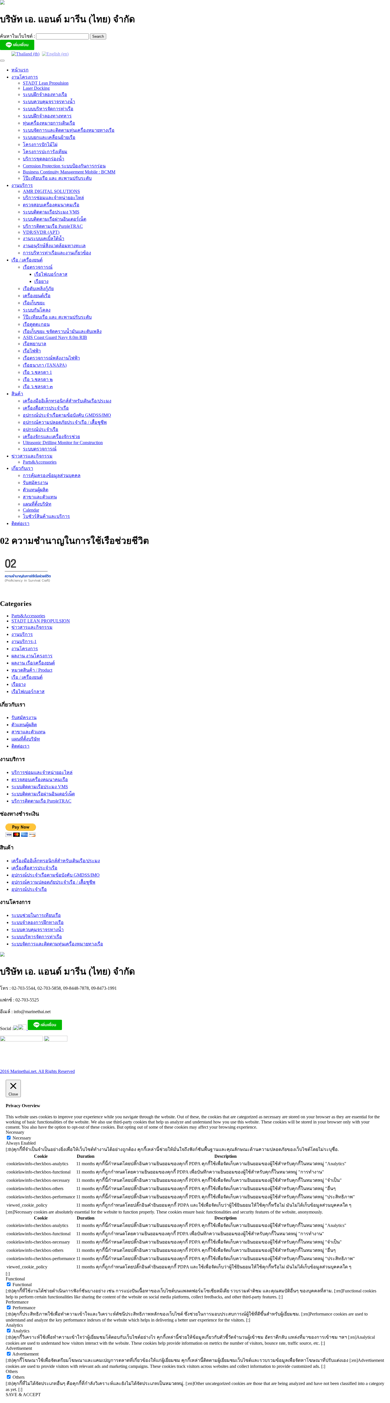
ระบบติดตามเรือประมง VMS (51, 211)
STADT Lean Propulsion (46, 83)
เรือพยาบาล (34, 343)
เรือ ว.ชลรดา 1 (37, 372)
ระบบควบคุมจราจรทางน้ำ (49, 101)
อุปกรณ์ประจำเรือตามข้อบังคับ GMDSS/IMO (67, 415)
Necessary (22, 1137)
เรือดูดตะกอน (36, 324)
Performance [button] (17, 1302)
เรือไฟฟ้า (32, 350)
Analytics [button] (14, 1325)
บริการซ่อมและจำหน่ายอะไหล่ (53, 197)
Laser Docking (36, 88)
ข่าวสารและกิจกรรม (32, 456)
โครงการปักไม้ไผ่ (40, 144)
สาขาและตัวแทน (40, 496)
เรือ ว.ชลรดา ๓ (38, 386)
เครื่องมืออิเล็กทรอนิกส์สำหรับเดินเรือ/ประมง (67, 400)
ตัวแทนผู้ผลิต (35, 489)
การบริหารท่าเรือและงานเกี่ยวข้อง (57, 252)
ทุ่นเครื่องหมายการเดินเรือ (49, 123)
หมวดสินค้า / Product (31, 670)
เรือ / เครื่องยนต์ (27, 260)
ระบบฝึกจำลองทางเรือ (45, 94)
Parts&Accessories (40, 462)
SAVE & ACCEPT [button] (23, 1394)
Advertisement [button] (19, 1348)
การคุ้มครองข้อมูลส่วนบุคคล (52, 475)
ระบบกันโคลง (37, 310)
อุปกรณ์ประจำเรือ (40, 429)
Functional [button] (15, 1278)
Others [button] (12, 1371)
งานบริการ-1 (24, 641)
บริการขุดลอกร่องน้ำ (43, 158)
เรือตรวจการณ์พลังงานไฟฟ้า (51, 358)
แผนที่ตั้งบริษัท (37, 504)
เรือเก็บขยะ (34, 302)
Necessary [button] (15, 1132)
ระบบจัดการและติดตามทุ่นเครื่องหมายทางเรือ (68, 130)
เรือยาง (41, 281)
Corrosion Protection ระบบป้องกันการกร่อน (64, 165)
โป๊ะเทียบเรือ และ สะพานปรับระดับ (57, 178)
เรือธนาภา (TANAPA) (45, 365)
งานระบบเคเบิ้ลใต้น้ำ (43, 238)
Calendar (31, 510)
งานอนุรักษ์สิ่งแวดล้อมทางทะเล (54, 245)
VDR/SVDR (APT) (41, 232)
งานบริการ (22, 185)
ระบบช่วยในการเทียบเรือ (36, 915)
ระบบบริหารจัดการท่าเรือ (48, 108)
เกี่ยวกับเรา (22, 468)
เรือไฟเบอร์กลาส (50, 274)
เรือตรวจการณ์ (38, 267)
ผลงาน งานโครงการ (32, 655)
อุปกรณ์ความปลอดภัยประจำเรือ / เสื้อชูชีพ (65, 422)
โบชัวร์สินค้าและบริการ (46, 516)
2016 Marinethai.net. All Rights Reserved (37, 1071)
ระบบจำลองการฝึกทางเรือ (37, 922)
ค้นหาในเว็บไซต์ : (18, 36)
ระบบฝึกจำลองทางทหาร (47, 115)
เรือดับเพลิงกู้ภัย (38, 288)
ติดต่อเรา (20, 523)
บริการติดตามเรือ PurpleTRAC (53, 226)
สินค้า (17, 393)
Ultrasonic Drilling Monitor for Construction (63, 442)
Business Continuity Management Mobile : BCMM (69, 171)
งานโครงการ (24, 77)
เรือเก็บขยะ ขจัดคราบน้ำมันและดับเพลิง (62, 331)
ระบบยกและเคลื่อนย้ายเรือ (49, 137)
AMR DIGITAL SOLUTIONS (51, 191)
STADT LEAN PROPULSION (40, 620)
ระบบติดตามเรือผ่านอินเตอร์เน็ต (54, 219)
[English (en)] (55, 53)
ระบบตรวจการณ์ (40, 448)
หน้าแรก (20, 69)
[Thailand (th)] (25, 53)
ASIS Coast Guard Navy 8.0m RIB (55, 337)
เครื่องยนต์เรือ (37, 295)
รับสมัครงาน (35, 482)
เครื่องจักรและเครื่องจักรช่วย (51, 436)
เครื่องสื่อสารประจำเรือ (46, 408)
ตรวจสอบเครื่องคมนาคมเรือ (51, 204)
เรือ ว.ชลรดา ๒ (38, 379)
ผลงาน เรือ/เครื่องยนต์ (33, 662)
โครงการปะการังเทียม (45, 151)
